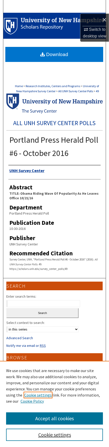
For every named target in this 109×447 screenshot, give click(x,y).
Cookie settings (38, 395)
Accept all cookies (54, 418)
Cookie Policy (32, 401)
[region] (54, 404)
